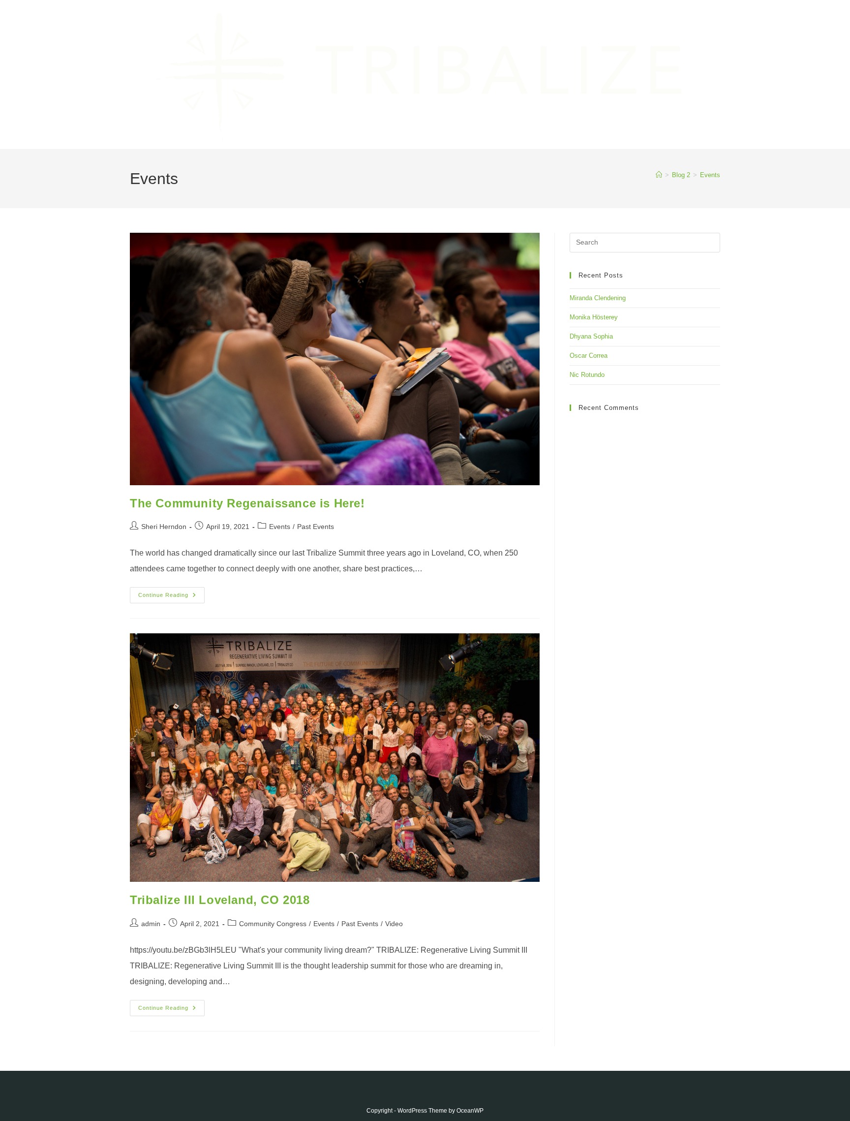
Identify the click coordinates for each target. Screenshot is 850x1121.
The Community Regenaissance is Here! (247, 503)
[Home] (659, 175)
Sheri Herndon (163, 526)
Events (710, 175)
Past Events (315, 526)
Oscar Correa (588, 355)
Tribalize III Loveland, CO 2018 (220, 899)
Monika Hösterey (594, 317)
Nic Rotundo (587, 374)
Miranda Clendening (598, 298)
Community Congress (272, 924)
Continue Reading (171, 597)
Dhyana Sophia (591, 336)
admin (150, 924)
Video (394, 924)
